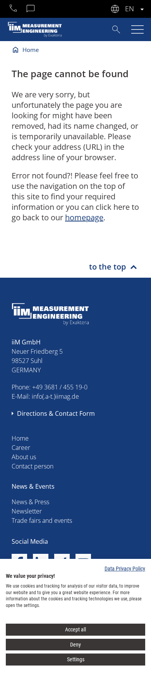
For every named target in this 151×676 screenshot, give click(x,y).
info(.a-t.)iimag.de (55, 396)
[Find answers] (116, 29)
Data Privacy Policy (125, 568)
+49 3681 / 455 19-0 (60, 387)
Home (30, 50)
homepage (84, 217)
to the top (107, 266)
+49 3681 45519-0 (13, 9)
